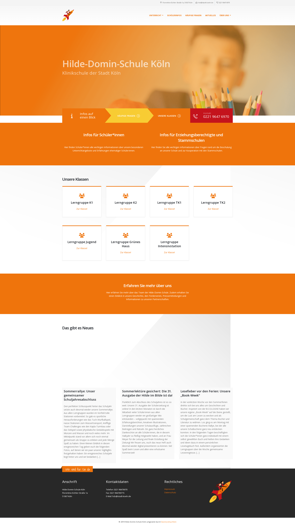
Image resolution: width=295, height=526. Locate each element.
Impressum (169, 489)
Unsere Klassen (167, 115)
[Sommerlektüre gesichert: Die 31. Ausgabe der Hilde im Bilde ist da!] (147, 361)
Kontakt (207, 113)
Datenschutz (170, 492)
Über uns (224, 15)
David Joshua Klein (168, 522)
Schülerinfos (174, 15)
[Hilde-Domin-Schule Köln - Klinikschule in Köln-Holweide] (68, 15)
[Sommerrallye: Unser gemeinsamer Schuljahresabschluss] (89, 361)
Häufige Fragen (193, 15)
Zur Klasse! (81, 208)
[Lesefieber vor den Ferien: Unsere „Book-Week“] (206, 361)
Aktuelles (210, 15)
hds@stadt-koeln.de (205, 2)
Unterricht (155, 15)
